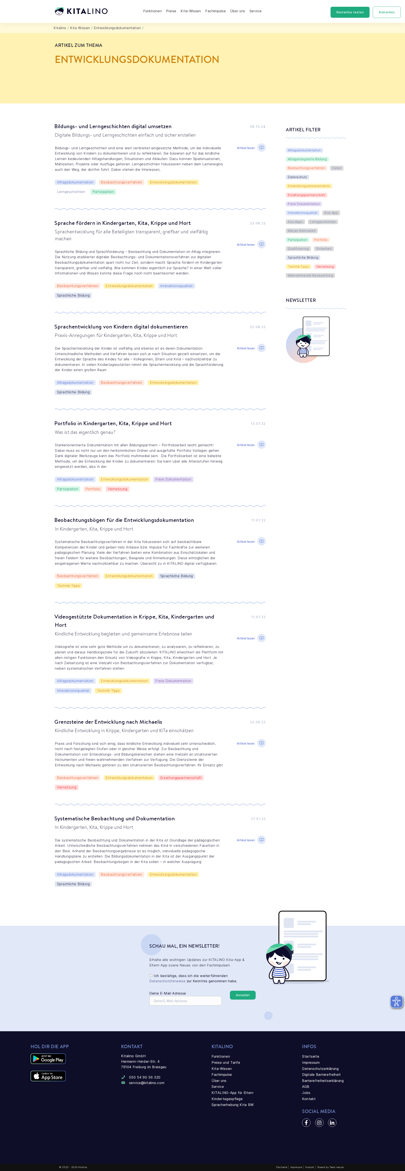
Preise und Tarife (226, 1062)
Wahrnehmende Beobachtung (310, 275)
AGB (305, 1086)
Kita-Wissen (191, 11)
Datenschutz (297, 177)
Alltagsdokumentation (75, 182)
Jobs (306, 1093)
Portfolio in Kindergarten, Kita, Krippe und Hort (113, 423)
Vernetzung (117, 489)
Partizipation (103, 192)
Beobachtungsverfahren (121, 182)
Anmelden (387, 12)
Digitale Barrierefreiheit (321, 1074)
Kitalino (60, 28)
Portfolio (93, 489)
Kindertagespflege (227, 1099)
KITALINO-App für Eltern (233, 1093)
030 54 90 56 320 (145, 1077)
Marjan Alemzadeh (302, 230)
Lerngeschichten (71, 192)
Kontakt (309, 1099)
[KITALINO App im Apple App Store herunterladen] (48, 1080)
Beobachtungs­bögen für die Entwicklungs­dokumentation (124, 520)
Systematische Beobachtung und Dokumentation (114, 818)
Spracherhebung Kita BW (233, 1105)
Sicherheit (324, 248)
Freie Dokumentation (173, 479)
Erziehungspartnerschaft (181, 778)
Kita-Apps (295, 222)
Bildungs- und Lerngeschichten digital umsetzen (112, 126)
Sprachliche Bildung (73, 295)
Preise (171, 11)
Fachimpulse (215, 11)
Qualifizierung (298, 248)
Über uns (237, 11)
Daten (336, 168)
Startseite (310, 1056)
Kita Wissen (80, 28)
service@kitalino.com (147, 1083)
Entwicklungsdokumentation (173, 182)
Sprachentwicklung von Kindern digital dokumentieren (121, 326)
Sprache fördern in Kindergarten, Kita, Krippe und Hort (122, 223)
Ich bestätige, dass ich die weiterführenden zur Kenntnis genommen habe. (193, 978)
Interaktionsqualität (176, 286)
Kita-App (331, 212)
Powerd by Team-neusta (330, 1167)
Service (256, 11)
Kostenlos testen (350, 12)
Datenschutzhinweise (167, 981)
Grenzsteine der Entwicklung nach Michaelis (108, 721)
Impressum (311, 1062)
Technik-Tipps (68, 585)
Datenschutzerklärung (320, 1069)
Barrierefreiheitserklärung (323, 1081)
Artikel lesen (246, 148)
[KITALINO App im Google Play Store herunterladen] (48, 1063)
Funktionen (152, 11)
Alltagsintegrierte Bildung (307, 159)
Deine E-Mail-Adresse (167, 993)
